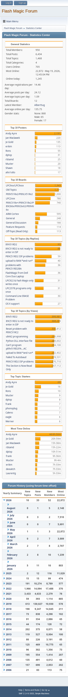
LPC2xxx (10, 198)
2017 (9, 614)
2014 (9, 629)
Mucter (9, 163)
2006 (9, 670)
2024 (9, 578)
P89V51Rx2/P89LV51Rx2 (19, 194)
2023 (9, 583)
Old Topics (11, 189)
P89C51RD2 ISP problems (19, 256)
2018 (9, 609)
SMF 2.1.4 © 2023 (26, 693)
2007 (9, 664)
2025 (9, 573)
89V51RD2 (11, 244)
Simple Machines (42, 693)
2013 (9, 634)
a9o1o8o (10, 172)
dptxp (9, 155)
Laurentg (11, 473)
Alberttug (39, 105)
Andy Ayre (11, 133)
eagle (9, 417)
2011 (9, 644)
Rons (8, 150)
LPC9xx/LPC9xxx (15, 185)
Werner (10, 421)
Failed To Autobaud (16, 357)
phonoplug (11, 408)
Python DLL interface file (19, 340)
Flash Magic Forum (19, 11)
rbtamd (10, 159)
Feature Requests (15, 226)
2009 (9, 654)
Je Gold (9, 142)
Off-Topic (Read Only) (17, 231)
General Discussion (16, 222)
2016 (9, 619)
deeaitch (10, 469)
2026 (9, 500)
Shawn (9, 168)
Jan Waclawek (13, 137)
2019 (9, 603)
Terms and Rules (32, 690)
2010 (9, 649)
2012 (9, 639)
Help (20, 690)
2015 (9, 624)
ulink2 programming (17, 336)
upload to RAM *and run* (19, 260)
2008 (9, 659)
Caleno (9, 412)
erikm (9, 146)
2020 (9, 598)
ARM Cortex (12, 214)
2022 (9, 588)
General (10, 218)
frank (8, 404)
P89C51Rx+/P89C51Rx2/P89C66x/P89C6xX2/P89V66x (20, 206)
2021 (9, 593)
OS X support (13, 303)
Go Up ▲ (46, 690)
